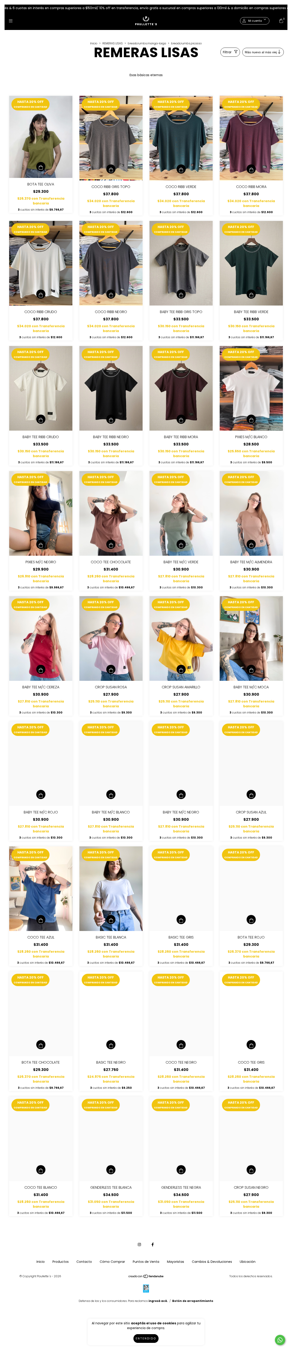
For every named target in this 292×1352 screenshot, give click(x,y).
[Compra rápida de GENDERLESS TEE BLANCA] (110, 1169)
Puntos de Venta (146, 1261)
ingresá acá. (158, 1301)
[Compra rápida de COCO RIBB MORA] (251, 169)
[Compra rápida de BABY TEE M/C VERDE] (181, 544)
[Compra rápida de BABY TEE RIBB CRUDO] (40, 419)
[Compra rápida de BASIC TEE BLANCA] (110, 919)
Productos (60, 1261)
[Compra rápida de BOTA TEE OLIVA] (40, 166)
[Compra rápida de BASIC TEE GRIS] (181, 919)
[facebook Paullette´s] (152, 1244)
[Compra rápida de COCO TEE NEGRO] (181, 1044)
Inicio (93, 43)
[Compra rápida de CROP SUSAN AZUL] (251, 794)
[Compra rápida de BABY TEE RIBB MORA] (181, 419)
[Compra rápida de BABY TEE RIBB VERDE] (251, 294)
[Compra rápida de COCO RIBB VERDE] (181, 169)
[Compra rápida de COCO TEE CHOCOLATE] (110, 544)
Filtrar (227, 52)
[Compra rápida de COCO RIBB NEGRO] (110, 294)
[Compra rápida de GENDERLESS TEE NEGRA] (181, 1169)
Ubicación (248, 1261)
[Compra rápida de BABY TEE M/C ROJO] (40, 794)
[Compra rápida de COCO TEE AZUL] (40, 919)
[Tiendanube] (146, 1277)
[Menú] (10, 20)
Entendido (146, 1338)
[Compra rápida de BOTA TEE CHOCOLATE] (40, 1044)
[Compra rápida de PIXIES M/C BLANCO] (251, 419)
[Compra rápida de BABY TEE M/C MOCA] (251, 669)
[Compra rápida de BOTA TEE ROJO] (251, 919)
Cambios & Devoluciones (212, 1261)
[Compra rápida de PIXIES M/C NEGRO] (40, 544)
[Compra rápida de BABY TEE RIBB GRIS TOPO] (181, 294)
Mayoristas (175, 1261)
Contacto (84, 1261)
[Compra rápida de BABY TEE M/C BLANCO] (110, 794)
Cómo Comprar (112, 1261)
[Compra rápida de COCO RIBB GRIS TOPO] (110, 169)
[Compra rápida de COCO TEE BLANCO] (40, 1169)
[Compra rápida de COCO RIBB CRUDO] (40, 294)
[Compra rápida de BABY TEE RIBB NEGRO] (110, 419)
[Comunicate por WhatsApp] (280, 1340)
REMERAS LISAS (112, 43)
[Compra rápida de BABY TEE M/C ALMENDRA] (251, 544)
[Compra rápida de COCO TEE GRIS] (251, 1044)
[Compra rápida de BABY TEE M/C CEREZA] (40, 669)
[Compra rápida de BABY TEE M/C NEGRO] (181, 794)
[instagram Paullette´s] (139, 1244)
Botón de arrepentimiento (192, 1301)
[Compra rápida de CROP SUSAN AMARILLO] (181, 669)
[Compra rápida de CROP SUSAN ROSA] (110, 669)
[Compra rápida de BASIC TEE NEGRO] (110, 1044)
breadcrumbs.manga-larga (147, 43)
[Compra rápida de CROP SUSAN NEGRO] (251, 1169)
